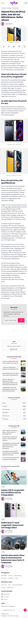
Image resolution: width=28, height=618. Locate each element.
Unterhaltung (17, 575)
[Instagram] (11, 349)
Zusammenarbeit (17, 585)
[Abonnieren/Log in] (24, 3)
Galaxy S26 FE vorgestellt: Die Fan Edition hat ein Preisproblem (12, 492)
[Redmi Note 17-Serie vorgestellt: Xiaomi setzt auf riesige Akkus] (14, 510)
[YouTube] (14, 349)
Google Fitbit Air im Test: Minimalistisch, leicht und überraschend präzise (9, 389)
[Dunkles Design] (3, 3)
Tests (16, 578)
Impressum (10, 587)
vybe (7, 614)
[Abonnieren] (21, 320)
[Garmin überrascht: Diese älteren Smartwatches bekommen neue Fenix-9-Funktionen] (14, 542)
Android (9, 8)
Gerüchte (15, 8)
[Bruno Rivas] (2, 23)
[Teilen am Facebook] (8, 46)
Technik (4, 8)
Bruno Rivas (8, 23)
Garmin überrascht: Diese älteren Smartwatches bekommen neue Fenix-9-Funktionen (13, 559)
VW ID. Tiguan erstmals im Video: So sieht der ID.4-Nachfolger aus (9, 432)
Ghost (11, 616)
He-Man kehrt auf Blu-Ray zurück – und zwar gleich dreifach (9, 438)
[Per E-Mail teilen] (19, 46)
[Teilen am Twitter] (3, 46)
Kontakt (3, 587)
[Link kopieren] (24, 46)
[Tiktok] (16, 349)
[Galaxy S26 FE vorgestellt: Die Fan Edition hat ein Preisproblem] (14, 477)
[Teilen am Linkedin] (14, 46)
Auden (17, 616)
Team (9, 585)
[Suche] (2, 3)
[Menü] (26, 3)
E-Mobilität (10, 578)
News (3, 486)
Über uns (3, 585)
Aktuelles (4, 575)
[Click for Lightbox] (14, 130)
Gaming (3, 578)
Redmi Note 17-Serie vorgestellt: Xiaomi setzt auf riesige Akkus (12, 525)
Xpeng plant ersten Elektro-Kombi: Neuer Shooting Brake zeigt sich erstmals (10, 453)
